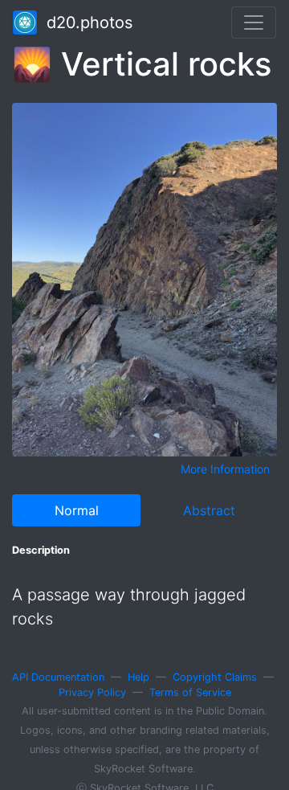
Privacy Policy (92, 692)
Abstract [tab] (209, 510)
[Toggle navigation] (253, 22)
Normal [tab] (77, 510)
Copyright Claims (215, 677)
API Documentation (58, 677)
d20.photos (84, 22)
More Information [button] (225, 469)
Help (138, 677)
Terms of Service (190, 692)
